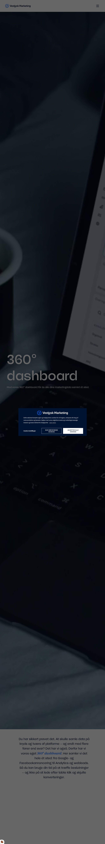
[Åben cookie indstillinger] (2, 842)
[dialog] (52, 422)
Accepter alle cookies (73, 431)
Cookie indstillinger (29, 431)
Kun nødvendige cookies (51, 431)
